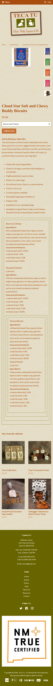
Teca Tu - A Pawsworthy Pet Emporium (33, 673)
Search (26, 580)
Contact (26, 596)
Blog (26, 586)
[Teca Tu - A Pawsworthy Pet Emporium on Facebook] (26, 609)
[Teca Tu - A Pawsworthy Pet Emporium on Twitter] (21, 609)
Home (3, 45)
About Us (26, 590)
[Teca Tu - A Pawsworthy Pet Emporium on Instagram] (32, 609)
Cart (49, 2)
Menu (7, 2)
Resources (26, 593)
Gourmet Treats (13, 45)
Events (26, 583)
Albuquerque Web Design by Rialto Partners (26, 675)
